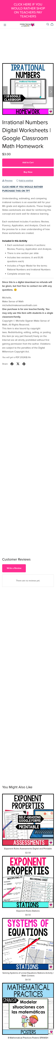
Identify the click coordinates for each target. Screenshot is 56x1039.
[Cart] (53, 24)
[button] (5, 91)
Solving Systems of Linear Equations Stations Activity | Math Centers (28, 974)
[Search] (48, 24)
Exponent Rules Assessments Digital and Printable (28, 848)
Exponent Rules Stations (28, 911)
